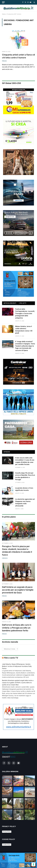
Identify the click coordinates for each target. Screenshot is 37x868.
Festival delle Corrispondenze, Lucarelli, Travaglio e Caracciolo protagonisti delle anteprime (25, 313)
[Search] (34, 2)
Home (4, 14)
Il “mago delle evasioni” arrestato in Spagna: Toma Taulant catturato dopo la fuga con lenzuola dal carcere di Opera (25, 346)
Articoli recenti (9, 303)
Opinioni (6, 452)
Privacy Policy (6, 831)
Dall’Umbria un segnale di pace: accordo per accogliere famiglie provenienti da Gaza (17, 590)
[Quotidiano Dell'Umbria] (18, 8)
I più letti (22, 303)
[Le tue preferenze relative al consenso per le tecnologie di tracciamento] (33, 864)
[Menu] (3, 2)
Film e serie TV (11, 658)
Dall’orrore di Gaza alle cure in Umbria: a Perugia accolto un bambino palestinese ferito (16, 628)
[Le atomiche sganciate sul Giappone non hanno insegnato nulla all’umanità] (7, 502)
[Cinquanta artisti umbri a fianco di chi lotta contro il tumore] (18, 39)
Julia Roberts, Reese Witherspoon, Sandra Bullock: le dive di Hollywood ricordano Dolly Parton (17, 666)
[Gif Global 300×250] (18, 101)
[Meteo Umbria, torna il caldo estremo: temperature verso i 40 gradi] (7, 329)
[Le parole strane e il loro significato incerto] (7, 490)
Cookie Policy (6, 844)
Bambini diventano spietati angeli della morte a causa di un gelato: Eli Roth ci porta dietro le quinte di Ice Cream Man (17, 682)
